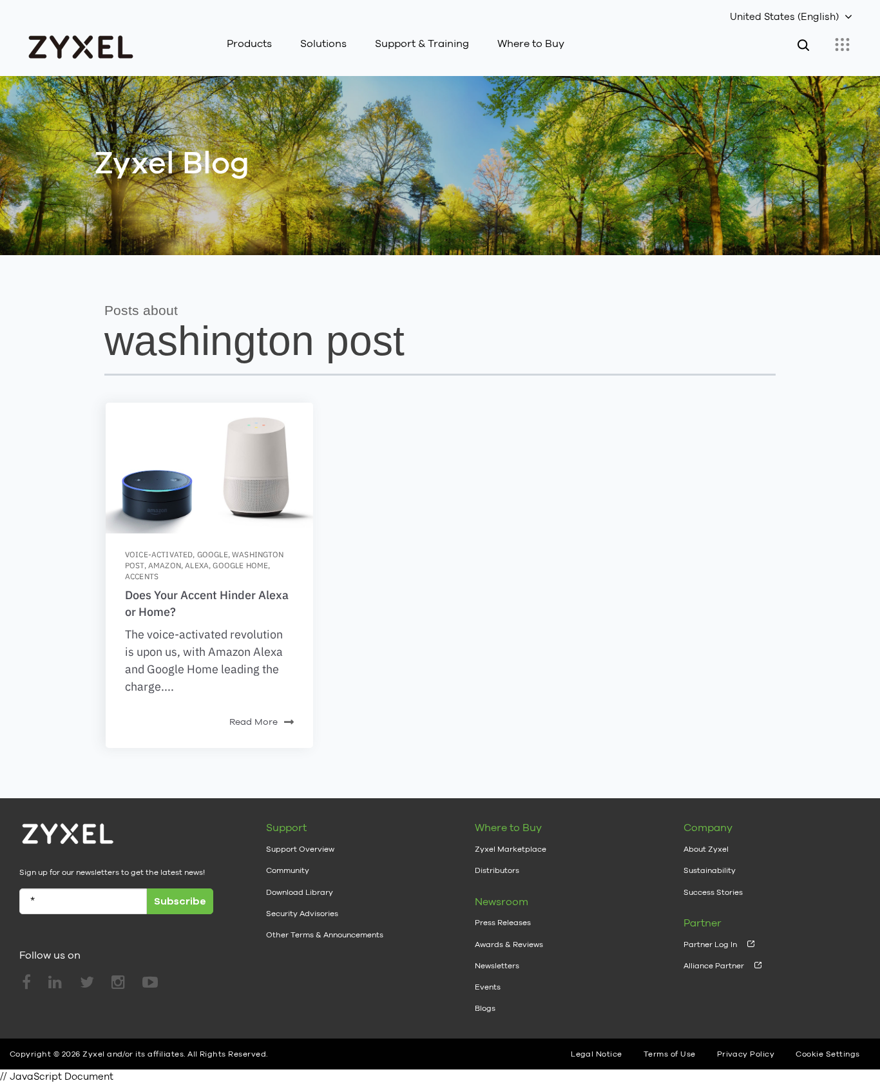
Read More (253, 721)
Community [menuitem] (287, 870)
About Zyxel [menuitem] (706, 849)
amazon (164, 565)
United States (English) (784, 16)
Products (249, 43)
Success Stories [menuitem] (713, 892)
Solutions (323, 43)
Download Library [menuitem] (299, 892)
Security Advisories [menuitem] (302, 913)
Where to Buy (530, 43)
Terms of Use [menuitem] (670, 1054)
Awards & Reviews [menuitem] (509, 944)
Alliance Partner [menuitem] (714, 965)
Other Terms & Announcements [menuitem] (324, 934)
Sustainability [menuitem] (710, 870)
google (212, 554)
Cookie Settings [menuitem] (827, 1054)
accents (141, 576)
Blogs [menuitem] (485, 1008)
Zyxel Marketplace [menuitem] (510, 849)
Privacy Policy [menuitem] (746, 1054)
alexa (197, 565)
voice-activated (159, 554)
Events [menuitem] (488, 987)
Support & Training (422, 43)
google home (240, 565)
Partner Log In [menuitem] (710, 944)
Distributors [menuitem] (497, 870)
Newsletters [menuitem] (497, 965)
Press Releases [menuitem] (503, 922)
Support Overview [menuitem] (300, 849)
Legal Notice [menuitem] (596, 1054)
